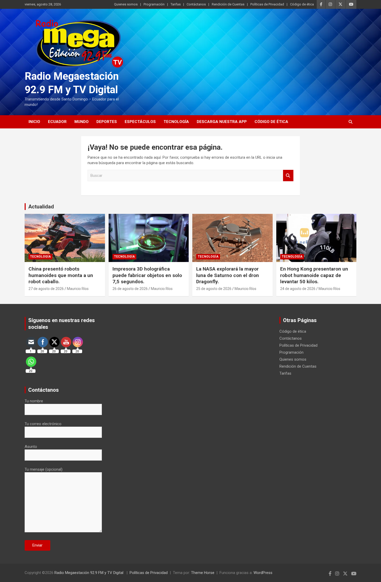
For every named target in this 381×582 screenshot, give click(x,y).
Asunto (31, 446)
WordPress (262, 572)
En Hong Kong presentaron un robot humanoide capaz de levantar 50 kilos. (314, 275)
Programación (154, 4)
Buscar (288, 175)
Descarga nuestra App (222, 121)
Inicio (34, 121)
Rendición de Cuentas (228, 4)
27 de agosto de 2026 (46, 289)
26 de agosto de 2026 (130, 289)
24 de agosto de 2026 (297, 289)
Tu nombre (34, 401)
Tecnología (176, 121)
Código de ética (302, 4)
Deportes (106, 121)
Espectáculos (140, 121)
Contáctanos (196, 4)
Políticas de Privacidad (267, 4)
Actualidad (41, 206)
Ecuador (57, 121)
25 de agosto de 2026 (213, 289)
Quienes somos (126, 4)
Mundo (81, 121)
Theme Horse (202, 572)
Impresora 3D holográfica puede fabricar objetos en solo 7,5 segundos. (147, 275)
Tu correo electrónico (43, 423)
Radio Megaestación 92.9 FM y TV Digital (89, 572)
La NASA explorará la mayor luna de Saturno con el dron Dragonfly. (227, 275)
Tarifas (176, 4)
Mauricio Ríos (78, 289)
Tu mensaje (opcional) (43, 469)
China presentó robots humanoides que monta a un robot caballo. (61, 275)
